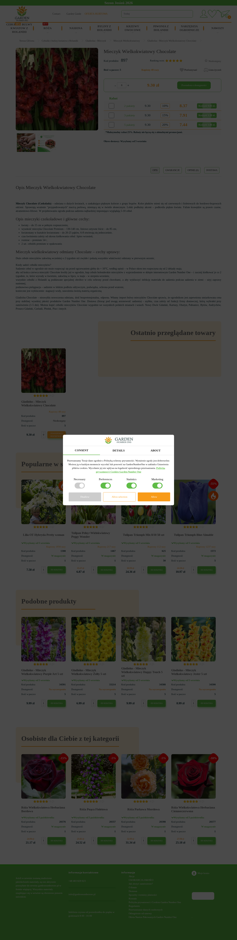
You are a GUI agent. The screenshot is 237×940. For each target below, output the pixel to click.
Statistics (131, 479)
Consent (81, 450)
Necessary (80, 479)
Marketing (157, 479)
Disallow (84, 496)
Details (119, 450)
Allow (154, 496)
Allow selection (119, 496)
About (156, 450)
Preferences (105, 479)
